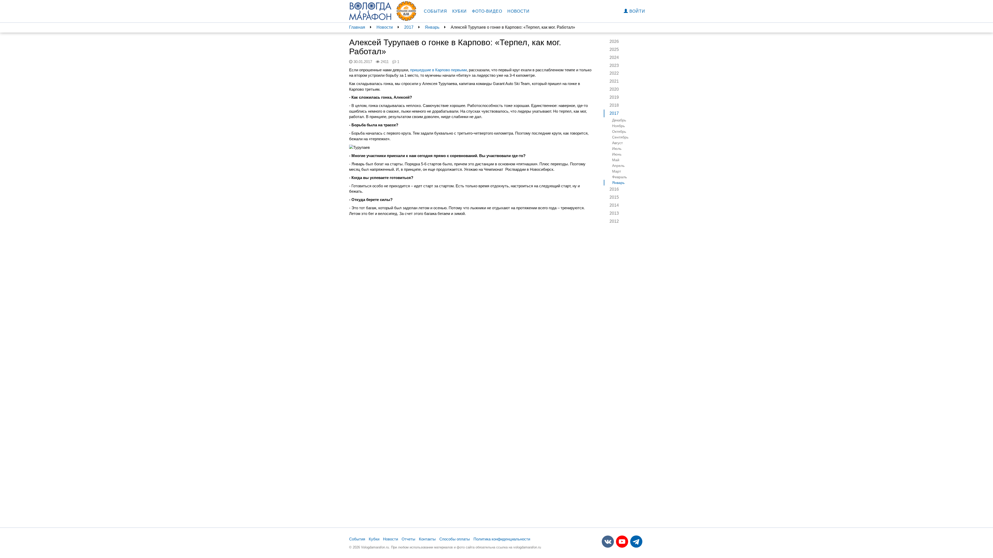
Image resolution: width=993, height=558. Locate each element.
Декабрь (619, 120)
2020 (614, 89)
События (435, 11)
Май (615, 160)
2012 (614, 221)
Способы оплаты (454, 539)
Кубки (459, 11)
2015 (614, 197)
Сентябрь (620, 137)
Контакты (427, 539)
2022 (614, 73)
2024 (614, 57)
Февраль (619, 177)
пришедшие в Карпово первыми (438, 70)
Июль (616, 148)
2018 (614, 105)
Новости (518, 11)
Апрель (618, 166)
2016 (614, 189)
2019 (614, 97)
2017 (408, 27)
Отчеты (408, 539)
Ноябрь (618, 126)
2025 (614, 49)
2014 (614, 205)
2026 (614, 41)
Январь (432, 27)
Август (617, 143)
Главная (357, 27)
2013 (614, 213)
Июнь (616, 154)
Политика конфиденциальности (501, 539)
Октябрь (619, 131)
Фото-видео (487, 11)
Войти (636, 11)
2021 (614, 81)
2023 (614, 65)
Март (616, 171)
